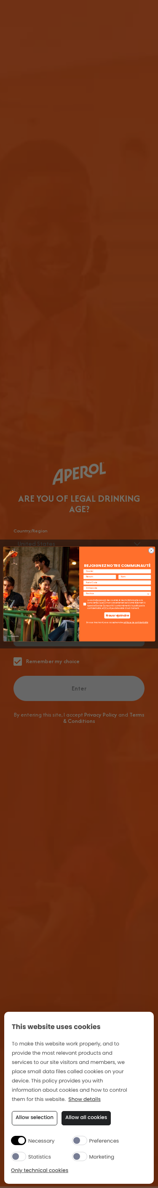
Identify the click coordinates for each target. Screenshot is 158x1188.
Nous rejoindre (117, 615)
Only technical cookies (39, 1171)
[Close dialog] (151, 550)
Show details (84, 1100)
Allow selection (35, 1117)
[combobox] (116, 594)
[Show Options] (148, 594)
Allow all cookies (86, 1117)
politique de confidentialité (135, 622)
